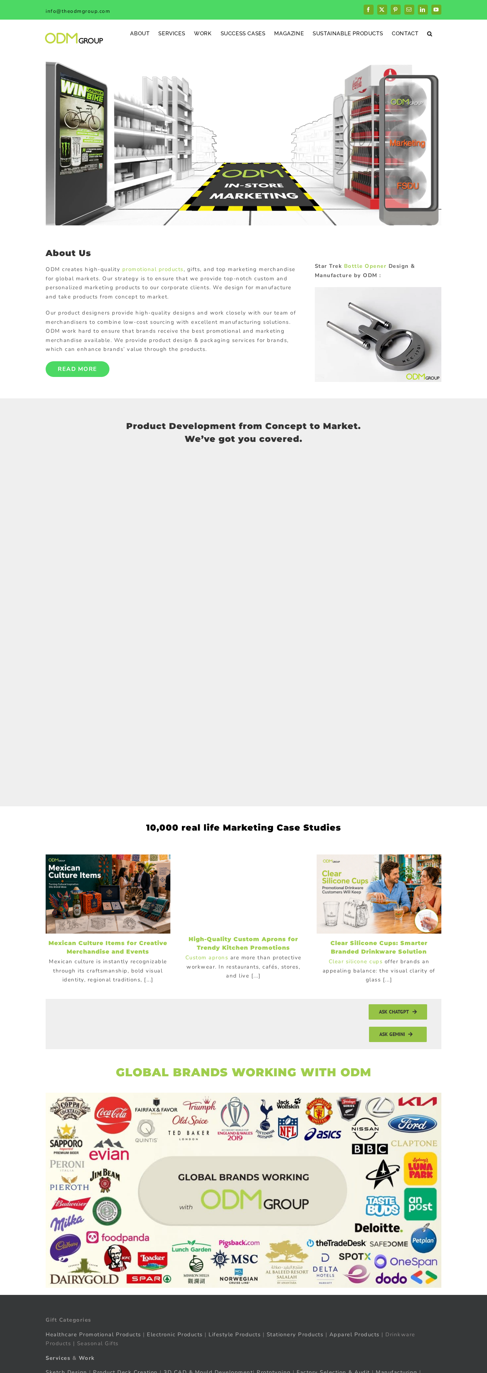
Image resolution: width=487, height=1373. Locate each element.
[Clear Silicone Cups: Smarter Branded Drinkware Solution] (379, 894)
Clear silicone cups (356, 961)
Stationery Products (295, 1334)
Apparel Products (354, 1334)
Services (58, 1358)
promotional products (153, 269)
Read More (77, 369)
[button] (429, 33)
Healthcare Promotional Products (93, 1334)
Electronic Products (175, 1334)
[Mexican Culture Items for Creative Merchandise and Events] (108, 894)
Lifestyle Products (235, 1334)
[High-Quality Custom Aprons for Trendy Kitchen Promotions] (243, 892)
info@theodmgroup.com (78, 11)
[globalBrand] (243, 1095)
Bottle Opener (365, 266)
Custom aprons (207, 957)
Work (87, 1358)
